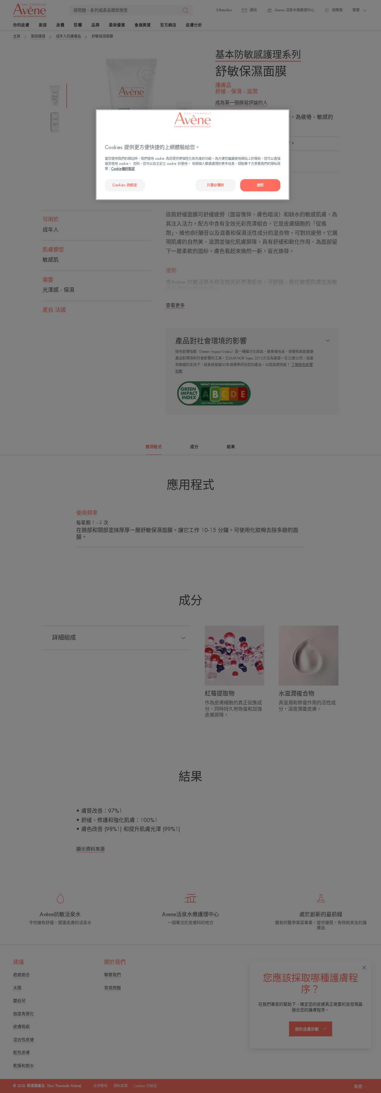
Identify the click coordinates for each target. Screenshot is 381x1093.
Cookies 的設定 (125, 185)
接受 (260, 185)
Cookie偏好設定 (123, 168)
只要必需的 (215, 185)
